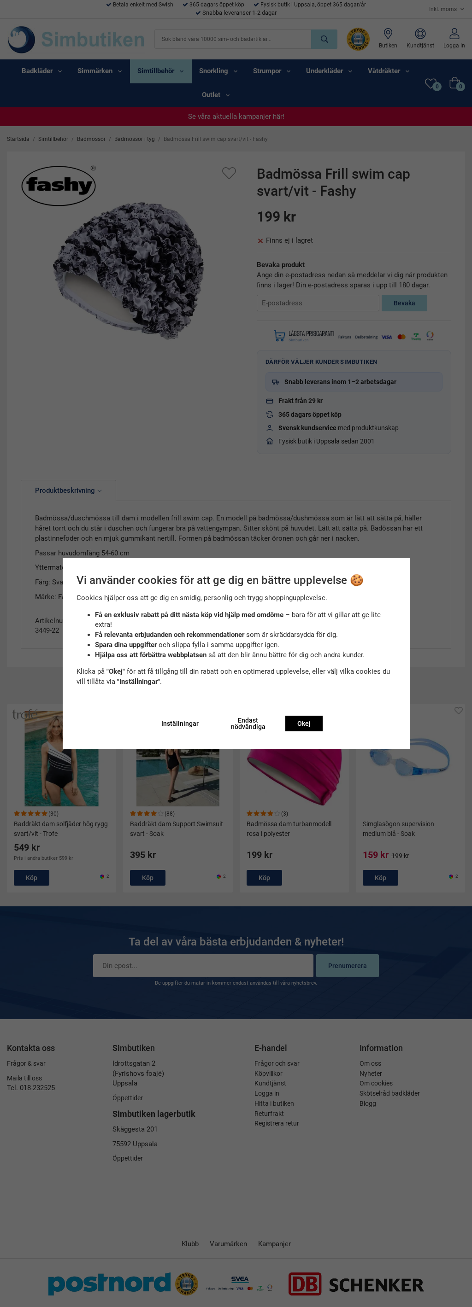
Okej (304, 723)
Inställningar (180, 723)
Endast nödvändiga (248, 723)
